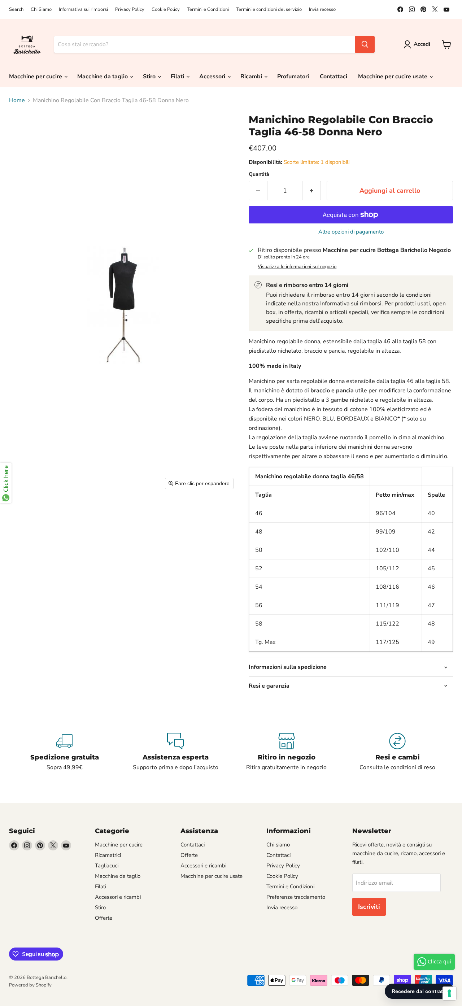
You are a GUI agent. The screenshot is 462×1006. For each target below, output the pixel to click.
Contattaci (333, 76)
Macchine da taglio (103, 76)
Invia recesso (322, 9)
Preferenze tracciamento (295, 897)
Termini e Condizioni (208, 9)
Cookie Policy (166, 9)
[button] (418, 44)
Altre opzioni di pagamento (351, 232)
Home (17, 100)
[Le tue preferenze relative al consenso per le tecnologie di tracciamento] (449, 993)
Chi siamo (278, 844)
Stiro (150, 76)
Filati (178, 76)
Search (16, 9)
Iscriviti (369, 906)
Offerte (103, 918)
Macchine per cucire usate (393, 76)
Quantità (259, 174)
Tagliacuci (106, 865)
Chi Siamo (41, 9)
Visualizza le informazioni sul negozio (297, 266)
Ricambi (251, 76)
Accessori (213, 76)
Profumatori (293, 76)
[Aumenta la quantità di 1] (311, 191)
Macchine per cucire (36, 76)
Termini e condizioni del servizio (269, 9)
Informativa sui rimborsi (83, 9)
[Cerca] (365, 44)
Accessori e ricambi (118, 897)
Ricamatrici (108, 855)
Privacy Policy (129, 9)
